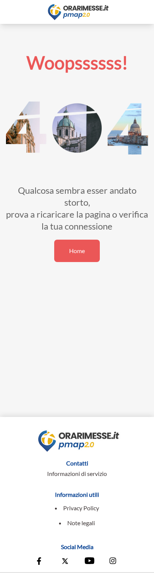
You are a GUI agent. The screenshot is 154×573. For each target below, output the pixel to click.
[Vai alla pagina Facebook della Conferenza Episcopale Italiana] (40, 561)
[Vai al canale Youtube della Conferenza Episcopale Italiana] (89, 561)
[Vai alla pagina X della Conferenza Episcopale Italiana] (65, 561)
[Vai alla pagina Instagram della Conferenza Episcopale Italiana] (113, 561)
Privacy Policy (81, 507)
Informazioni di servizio (77, 473)
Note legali (81, 522)
